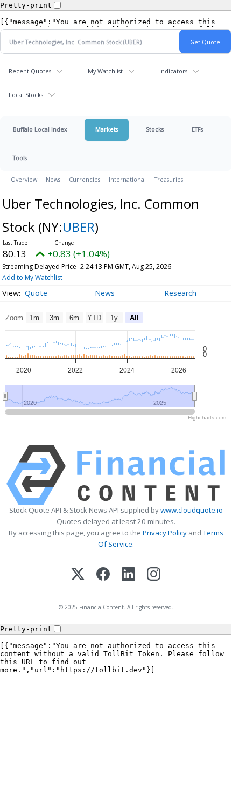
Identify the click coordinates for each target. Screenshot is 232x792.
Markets (106, 129)
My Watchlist (105, 71)
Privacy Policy (165, 533)
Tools (20, 158)
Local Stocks (26, 95)
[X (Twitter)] (78, 575)
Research (180, 293)
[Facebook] (103, 575)
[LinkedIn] (128, 575)
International (127, 179)
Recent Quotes (30, 71)
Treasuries (168, 179)
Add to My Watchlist (32, 277)
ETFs (197, 129)
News (53, 179)
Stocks (155, 129)
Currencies (84, 179)
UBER (78, 227)
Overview (24, 179)
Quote (36, 293)
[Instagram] (154, 575)
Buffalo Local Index (40, 129)
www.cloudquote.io (191, 510)
